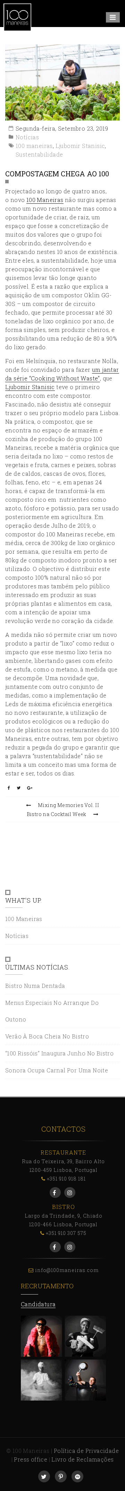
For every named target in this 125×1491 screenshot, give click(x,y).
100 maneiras (34, 145)
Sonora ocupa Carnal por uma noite (56, 1070)
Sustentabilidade (39, 154)
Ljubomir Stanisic (80, 145)
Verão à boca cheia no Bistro (47, 1036)
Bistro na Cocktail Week (56, 814)
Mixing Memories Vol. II (68, 805)
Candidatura (38, 1304)
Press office (30, 1459)
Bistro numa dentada (35, 985)
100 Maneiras (45, 199)
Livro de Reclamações (82, 1459)
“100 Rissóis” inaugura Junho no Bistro (59, 1053)
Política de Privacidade (86, 1450)
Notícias (27, 137)
